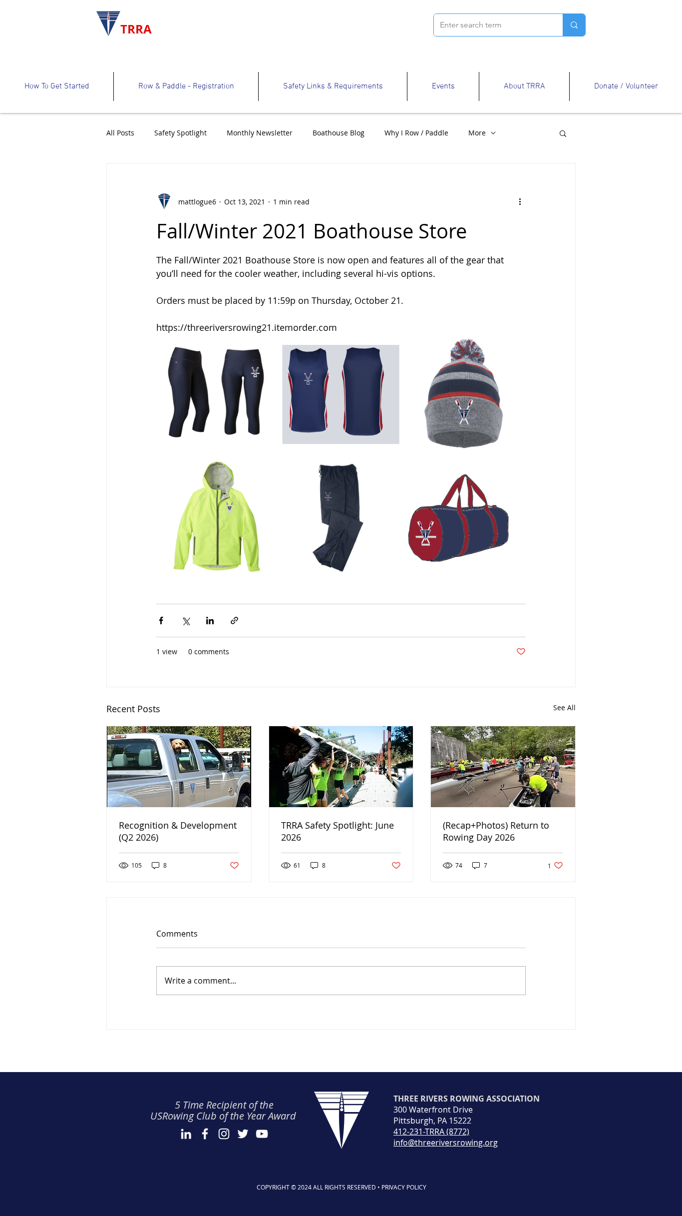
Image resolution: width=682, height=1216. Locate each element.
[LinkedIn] (186, 1134)
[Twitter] (243, 1134)
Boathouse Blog (338, 132)
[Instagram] (224, 1134)
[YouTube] (262, 1134)
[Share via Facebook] (161, 620)
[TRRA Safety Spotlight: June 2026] (341, 766)
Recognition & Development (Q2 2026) (178, 831)
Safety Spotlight (180, 132)
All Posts (120, 132)
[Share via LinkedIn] (210, 620)
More (477, 132)
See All (564, 707)
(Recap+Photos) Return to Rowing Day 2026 (496, 831)
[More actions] (520, 201)
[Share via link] (234, 620)
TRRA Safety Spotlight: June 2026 (337, 831)
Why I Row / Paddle (416, 132)
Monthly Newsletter (260, 132)
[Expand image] (217, 395)
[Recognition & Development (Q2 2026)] (179, 766)
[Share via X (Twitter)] (185, 620)
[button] (56, 86)
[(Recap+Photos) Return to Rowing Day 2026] (503, 766)
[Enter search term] (574, 25)
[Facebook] (205, 1134)
